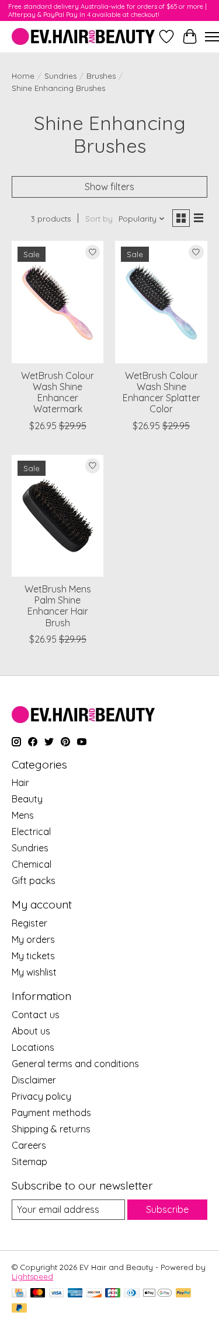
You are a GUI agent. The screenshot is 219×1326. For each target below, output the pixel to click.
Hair (20, 782)
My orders (33, 939)
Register (29, 923)
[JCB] (112, 1293)
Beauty (27, 799)
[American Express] (75, 1293)
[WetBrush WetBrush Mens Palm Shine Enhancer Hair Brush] (57, 516)
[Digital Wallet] (157, 1293)
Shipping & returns (51, 1129)
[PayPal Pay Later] (19, 1308)
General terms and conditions (75, 1063)
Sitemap (29, 1161)
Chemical (31, 864)
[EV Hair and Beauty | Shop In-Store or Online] (83, 36)
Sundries (60, 75)
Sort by (99, 218)
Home (23, 75)
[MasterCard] (38, 1293)
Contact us (36, 1014)
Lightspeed (32, 1276)
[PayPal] (183, 1293)
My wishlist (34, 972)
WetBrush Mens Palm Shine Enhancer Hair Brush (58, 606)
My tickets (33, 956)
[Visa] (56, 1293)
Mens (23, 815)
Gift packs (33, 880)
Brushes (101, 75)
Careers (29, 1145)
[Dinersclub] (131, 1293)
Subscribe (167, 1209)
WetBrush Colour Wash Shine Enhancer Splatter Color (161, 392)
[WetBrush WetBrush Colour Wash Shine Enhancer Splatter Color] (161, 302)
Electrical (31, 831)
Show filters (109, 186)
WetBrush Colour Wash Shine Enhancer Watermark (57, 392)
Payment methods (51, 1112)
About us (31, 1031)
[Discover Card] (94, 1293)
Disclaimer (34, 1080)
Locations (33, 1047)
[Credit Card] (19, 1293)
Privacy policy (41, 1096)
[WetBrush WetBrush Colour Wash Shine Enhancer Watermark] (57, 302)
